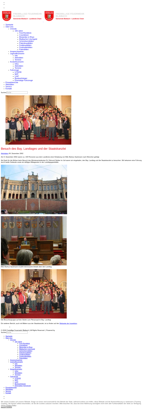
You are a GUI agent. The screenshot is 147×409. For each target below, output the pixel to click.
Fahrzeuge (14, 70)
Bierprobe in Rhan (26, 37)
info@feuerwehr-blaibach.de (16, 8)
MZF (16, 74)
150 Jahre (19, 31)
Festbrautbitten (25, 45)
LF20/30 (18, 72)
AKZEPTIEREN (6, 407)
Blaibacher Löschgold (28, 39)
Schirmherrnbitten (26, 41)
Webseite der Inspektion (68, 323)
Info (16, 56)
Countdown (24, 35)
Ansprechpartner (17, 51)
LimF (17, 76)
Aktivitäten (19, 58)
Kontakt (9, 89)
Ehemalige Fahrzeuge (24, 80)
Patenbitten (24, 49)
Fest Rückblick (25, 33)
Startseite (9, 25)
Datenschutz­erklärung (18, 327)
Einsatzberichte (12, 82)
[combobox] (17, 92)
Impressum (5, 327)
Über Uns (9, 27)
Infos (17, 64)
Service (9, 87)
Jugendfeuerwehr (17, 54)
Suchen (3, 92)
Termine (18, 60)
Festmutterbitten (25, 47)
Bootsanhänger (21, 78)
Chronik (13, 29)
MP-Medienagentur (62, 330)
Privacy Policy (11, 405)
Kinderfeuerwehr (17, 62)
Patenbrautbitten (26, 43)
